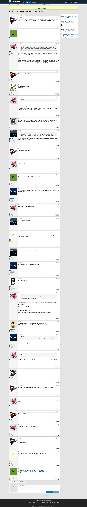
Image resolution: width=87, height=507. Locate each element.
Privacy (58, 502)
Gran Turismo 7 (65, 19)
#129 (58, 148)
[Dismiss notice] (77, 7)
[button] (30, 2)
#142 (58, 352)
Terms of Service (44, 502)
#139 (58, 292)
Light (39, 500)
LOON (22, 336)
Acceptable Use (52, 502)
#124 (58, 71)
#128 (58, 130)
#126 (58, 97)
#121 (58, 17)
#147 (58, 424)
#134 (58, 218)
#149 (58, 451)
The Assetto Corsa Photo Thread (69, 29)
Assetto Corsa (65, 31)
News (23, 2)
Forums (28, 2)
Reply (58, 26)
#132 (58, 188)
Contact (29, 502)
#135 (58, 231)
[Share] (56, 17)
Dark (44, 500)
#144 (58, 385)
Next (23, 14)
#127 (58, 118)
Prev (11, 14)
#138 (58, 278)
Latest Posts (64, 15)
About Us (34, 502)
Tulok (22, 133)
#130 (58, 161)
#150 (58, 468)
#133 (58, 204)
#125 (58, 84)
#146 (58, 411)
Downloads (34, 2)
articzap (22, 46)
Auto (49, 500)
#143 (58, 369)
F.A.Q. (39, 502)
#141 (58, 334)
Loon (10, 12)
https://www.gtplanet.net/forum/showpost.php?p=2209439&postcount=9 (31, 471)
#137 (58, 262)
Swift (22, 294)
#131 (58, 174)
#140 (58, 321)
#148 (58, 438)
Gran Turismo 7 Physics (67, 21)
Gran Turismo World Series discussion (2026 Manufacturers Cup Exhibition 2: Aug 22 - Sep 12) (70, 34)
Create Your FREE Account (43, 8)
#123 (58, 43)
